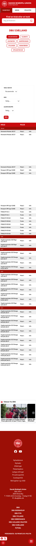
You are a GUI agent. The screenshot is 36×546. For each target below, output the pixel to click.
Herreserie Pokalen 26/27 (8, 131)
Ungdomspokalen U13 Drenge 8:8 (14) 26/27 (9, 312)
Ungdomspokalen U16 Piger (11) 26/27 (9, 240)
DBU (18, 507)
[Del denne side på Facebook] (2, 538)
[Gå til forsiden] (15, 3)
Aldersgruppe (8, 107)
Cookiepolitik (18, 478)
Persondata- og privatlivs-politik (18, 533)
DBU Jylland (18, 516)
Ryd (6, 117)
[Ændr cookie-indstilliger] (3, 543)
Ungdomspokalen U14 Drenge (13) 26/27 (9, 275)
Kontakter (11, 41)
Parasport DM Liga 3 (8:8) (8, 170)
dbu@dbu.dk (19, 498)
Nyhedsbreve (18, 460)
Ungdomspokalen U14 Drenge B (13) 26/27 (9, 299)
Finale (22, 212)
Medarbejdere (18, 469)
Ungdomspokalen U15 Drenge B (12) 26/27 (9, 267)
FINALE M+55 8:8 (5, 230)
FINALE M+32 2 (5, 212)
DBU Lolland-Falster (18, 522)
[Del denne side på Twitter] (5, 538)
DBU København (18, 519)
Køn (5, 97)
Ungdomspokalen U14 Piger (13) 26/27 (9, 304)
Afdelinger (18, 466)
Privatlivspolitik (18, 475)
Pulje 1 (22, 131)
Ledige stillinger (18, 472)
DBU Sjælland (18, 525)
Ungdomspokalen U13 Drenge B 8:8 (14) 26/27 (9, 354)
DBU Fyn (18, 513)
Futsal (18, 528)
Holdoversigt (12, 37)
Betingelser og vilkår (18, 481)
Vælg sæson (8, 88)
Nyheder (18, 463)
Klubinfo (25, 37)
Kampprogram (23, 41)
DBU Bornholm (18, 510)
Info (30, 131)
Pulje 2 (22, 170)
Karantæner (23, 45)
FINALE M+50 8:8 (5, 218)
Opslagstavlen (18, 50)
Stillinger (11, 45)
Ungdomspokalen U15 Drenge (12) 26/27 (9, 253)
